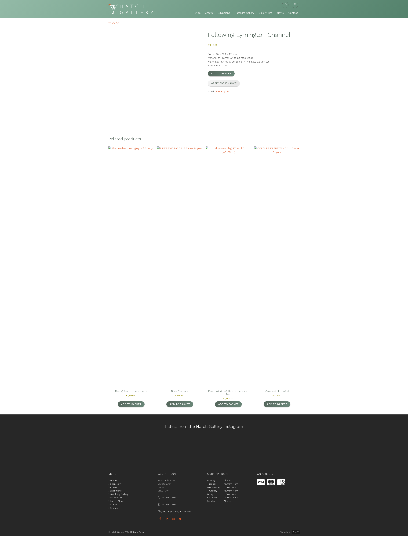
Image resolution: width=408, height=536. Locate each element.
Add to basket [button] (131, 404)
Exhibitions (223, 12)
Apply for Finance (224, 83)
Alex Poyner (222, 91)
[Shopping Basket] (285, 5)
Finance (114, 508)
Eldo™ (296, 532)
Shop (197, 12)
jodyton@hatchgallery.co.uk (176, 511)
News (280, 12)
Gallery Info (265, 12)
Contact (293, 12)
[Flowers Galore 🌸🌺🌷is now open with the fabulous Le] (78, 447)
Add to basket (221, 73)
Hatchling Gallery (244, 12)
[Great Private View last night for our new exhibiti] (27, 447)
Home (113, 480)
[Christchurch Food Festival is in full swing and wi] (128, 447)
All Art (115, 22)
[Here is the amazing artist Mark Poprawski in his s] (178, 447)
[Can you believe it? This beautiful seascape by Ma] (380, 447)
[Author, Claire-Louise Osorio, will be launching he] (229, 447)
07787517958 (168, 497)
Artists (209, 12)
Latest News (117, 501)
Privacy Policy (137, 532)
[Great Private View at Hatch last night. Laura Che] (279, 447)
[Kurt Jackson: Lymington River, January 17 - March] (330, 447)
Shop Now (115, 484)
